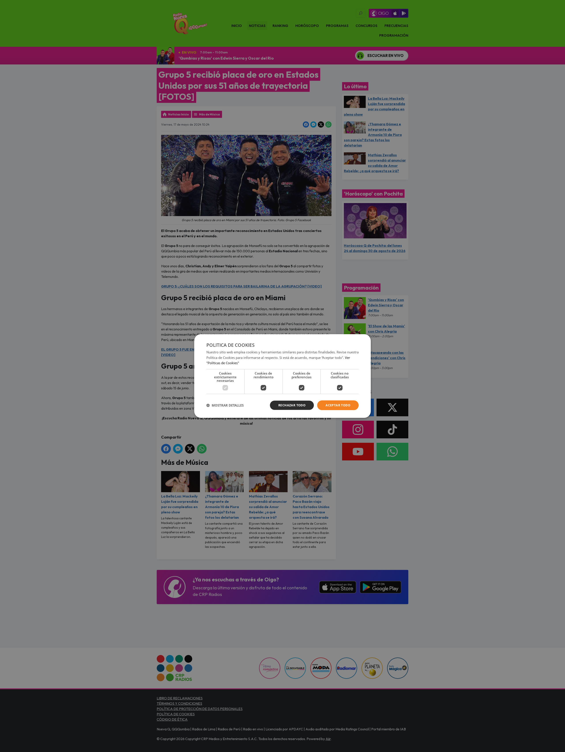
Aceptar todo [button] (338, 405)
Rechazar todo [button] (291, 405)
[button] (225, 405)
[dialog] (282, 376)
